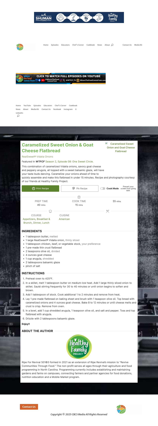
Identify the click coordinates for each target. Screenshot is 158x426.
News (99, 45)
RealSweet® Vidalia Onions (37, 156)
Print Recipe (42, 188)
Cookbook (91, 45)
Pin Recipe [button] (81, 188)
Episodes (55, 45)
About (107, 45)
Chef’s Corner (78, 45)
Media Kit (138, 45)
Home (45, 45)
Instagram (68, 109)
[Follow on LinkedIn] (130, 57)
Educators (65, 45)
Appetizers (29, 219)
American (64, 219)
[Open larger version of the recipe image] (120, 157)
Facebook (57, 109)
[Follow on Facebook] (127, 52)
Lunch (45, 222)
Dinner (37, 222)
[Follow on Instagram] (132, 52)
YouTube (27, 106)
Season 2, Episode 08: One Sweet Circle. (69, 161)
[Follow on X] (137, 52)
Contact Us (127, 45)
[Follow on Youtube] (135, 57)
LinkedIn (19, 113)
